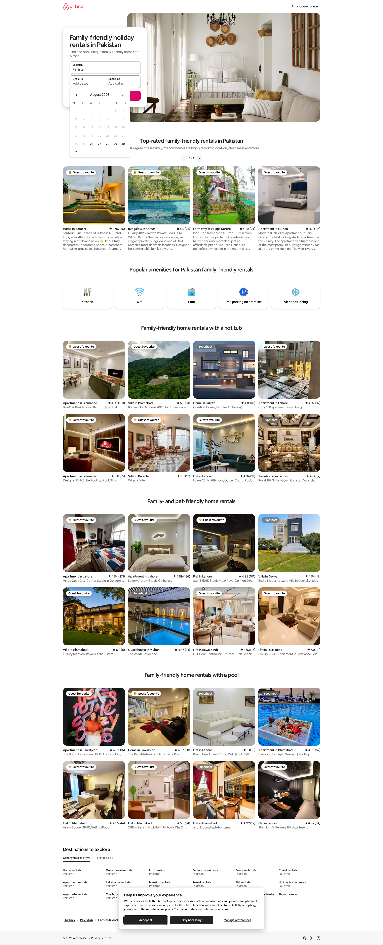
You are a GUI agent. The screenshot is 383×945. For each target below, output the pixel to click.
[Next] (199, 158)
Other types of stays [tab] (76, 858)
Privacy (96, 938)
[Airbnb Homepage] (73, 6)
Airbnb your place (304, 6)
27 (99, 144)
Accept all (145, 920)
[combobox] (105, 69)
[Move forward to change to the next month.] (123, 95)
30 (123, 144)
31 (76, 152)
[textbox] (87, 83)
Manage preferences (237, 920)
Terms (108, 938)
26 (91, 144)
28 (107, 144)
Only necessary (192, 920)
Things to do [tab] (105, 858)
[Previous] (184, 158)
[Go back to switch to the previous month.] (76, 95)
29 (115, 144)
